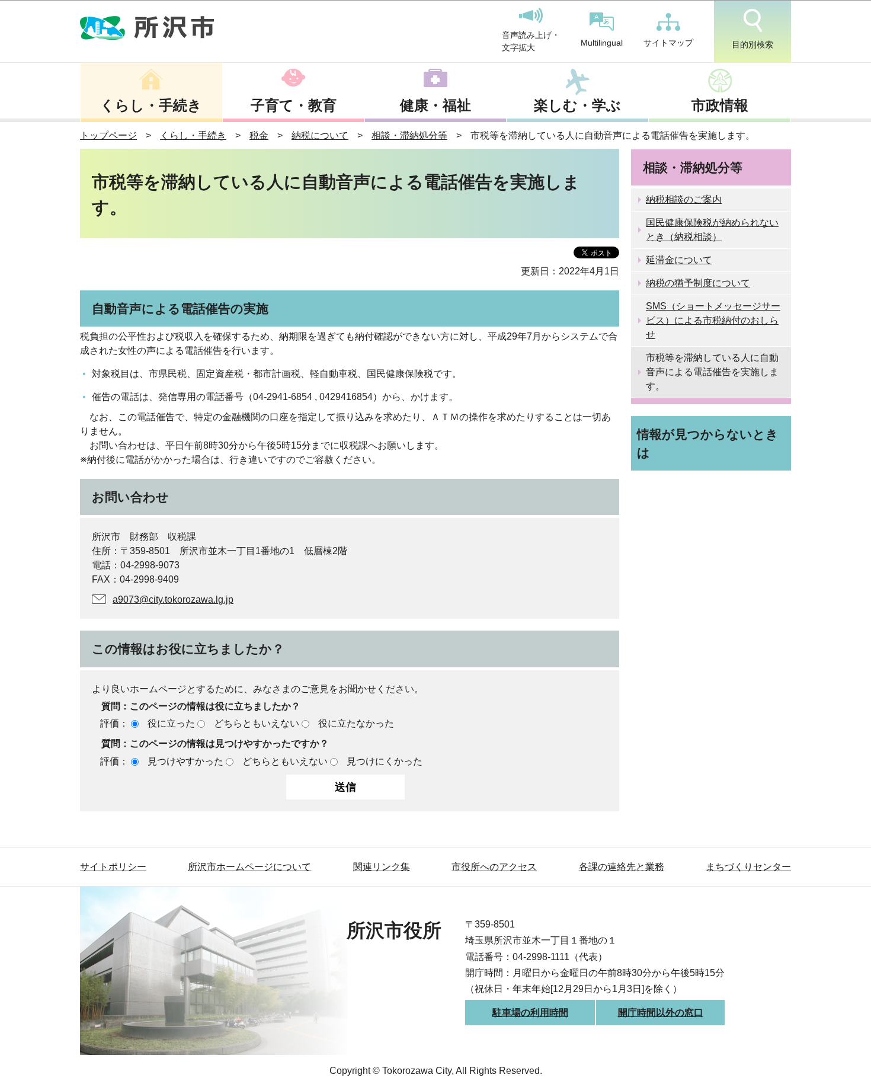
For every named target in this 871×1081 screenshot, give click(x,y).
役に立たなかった (356, 723)
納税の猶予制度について (698, 283)
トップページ (108, 135)
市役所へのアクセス (494, 867)
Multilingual (602, 42)
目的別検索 (752, 44)
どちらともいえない (256, 723)
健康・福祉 (435, 105)
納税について (320, 135)
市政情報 (719, 105)
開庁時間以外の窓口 (660, 1013)
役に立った (171, 723)
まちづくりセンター (748, 867)
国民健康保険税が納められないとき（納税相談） (712, 230)
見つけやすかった (185, 761)
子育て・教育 (294, 105)
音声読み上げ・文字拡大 (531, 41)
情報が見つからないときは (708, 443)
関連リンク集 (381, 867)
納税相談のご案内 (684, 199)
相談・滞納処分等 (409, 135)
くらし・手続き (151, 105)
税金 (258, 135)
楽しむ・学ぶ (577, 105)
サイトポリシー (113, 867)
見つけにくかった (384, 761)
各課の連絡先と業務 (621, 867)
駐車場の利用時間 (530, 1013)
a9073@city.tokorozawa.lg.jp (173, 599)
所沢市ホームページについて (249, 867)
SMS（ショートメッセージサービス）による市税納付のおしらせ (713, 320)
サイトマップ (668, 42)
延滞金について (679, 260)
